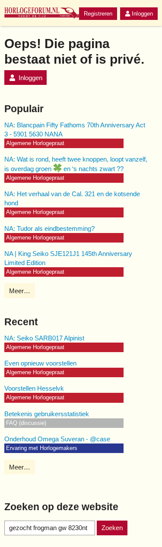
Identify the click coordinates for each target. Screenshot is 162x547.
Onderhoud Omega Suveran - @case (57, 439)
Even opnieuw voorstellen (40, 363)
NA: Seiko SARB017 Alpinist (44, 338)
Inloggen (142, 13)
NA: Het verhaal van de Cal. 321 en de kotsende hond (72, 198)
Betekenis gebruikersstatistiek (46, 414)
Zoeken (112, 527)
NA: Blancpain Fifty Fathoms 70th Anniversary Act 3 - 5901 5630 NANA (74, 129)
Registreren (98, 13)
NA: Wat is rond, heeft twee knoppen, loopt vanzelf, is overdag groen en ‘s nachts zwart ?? (75, 163)
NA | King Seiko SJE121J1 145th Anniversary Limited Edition (68, 258)
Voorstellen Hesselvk (34, 388)
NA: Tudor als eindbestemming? (49, 228)
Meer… (19, 291)
